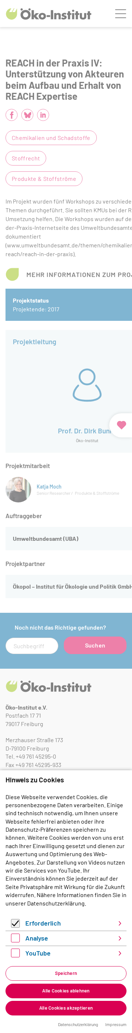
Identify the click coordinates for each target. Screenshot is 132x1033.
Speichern (66, 973)
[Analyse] (15, 940)
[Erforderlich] (15, 925)
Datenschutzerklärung (56, 903)
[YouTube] (15, 955)
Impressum (115, 1024)
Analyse (36, 938)
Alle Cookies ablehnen (65, 991)
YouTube (38, 953)
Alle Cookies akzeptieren (66, 1008)
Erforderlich (43, 923)
